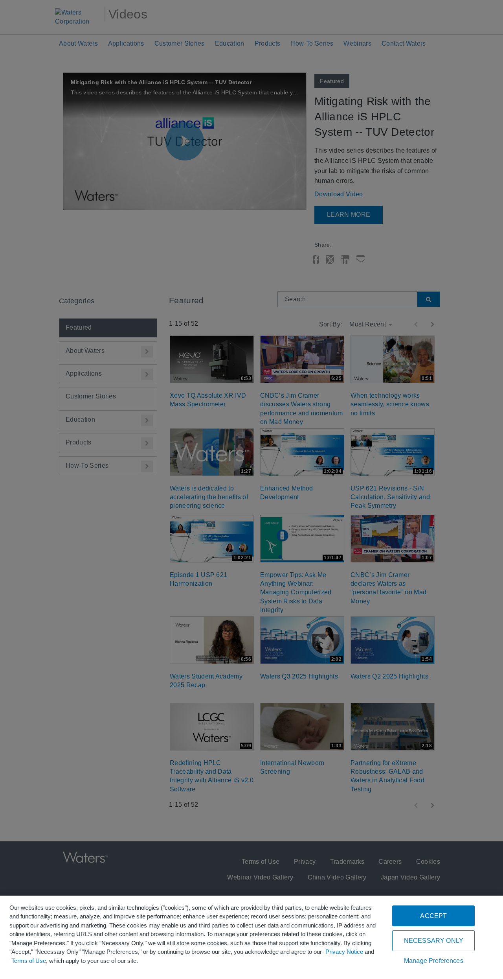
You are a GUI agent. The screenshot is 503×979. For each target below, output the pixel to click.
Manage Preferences (433, 960)
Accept (433, 916)
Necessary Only (433, 940)
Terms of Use (28, 960)
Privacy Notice (344, 951)
